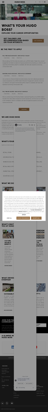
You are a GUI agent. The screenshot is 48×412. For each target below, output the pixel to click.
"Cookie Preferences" (36, 209)
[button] (23, 218)
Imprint (24, 214)
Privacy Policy (23, 211)
